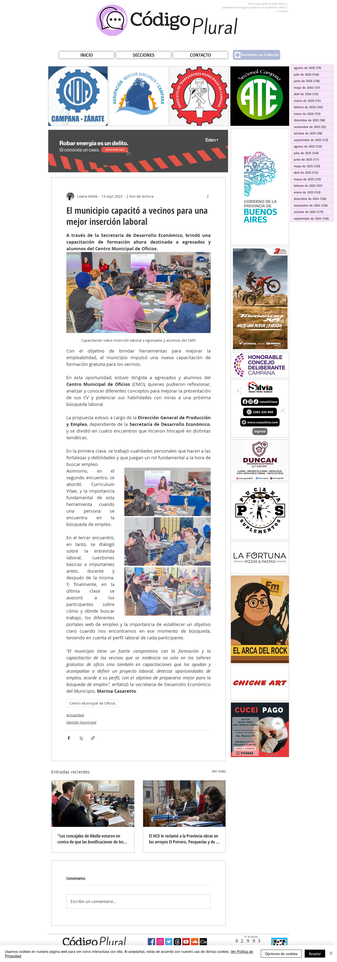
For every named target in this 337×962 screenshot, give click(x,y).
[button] (143, 55)
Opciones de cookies (281, 953)
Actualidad (75, 715)
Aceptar (315, 953)
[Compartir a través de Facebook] (68, 738)
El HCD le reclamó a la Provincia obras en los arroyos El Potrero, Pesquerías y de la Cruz (184, 839)
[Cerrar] (331, 953)
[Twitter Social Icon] (168, 941)
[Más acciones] (208, 196)
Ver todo (219, 771)
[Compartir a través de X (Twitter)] (80, 738)
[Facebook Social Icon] (151, 941)
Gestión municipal (81, 722)
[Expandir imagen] (167, 492)
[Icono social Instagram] (160, 941)
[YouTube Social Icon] (186, 941)
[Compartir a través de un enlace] (93, 738)
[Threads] (177, 941)
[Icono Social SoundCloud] (194, 941)
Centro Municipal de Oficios (92, 703)
